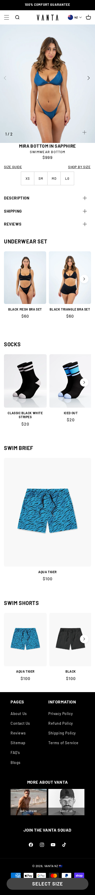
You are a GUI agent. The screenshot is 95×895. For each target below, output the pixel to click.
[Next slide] (91, 78)
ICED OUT (71, 413)
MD (54, 178)
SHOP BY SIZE (79, 167)
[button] (7, 17)
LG (67, 178)
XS (28, 178)
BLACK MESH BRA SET (25, 309)
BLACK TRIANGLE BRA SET (70, 309)
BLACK (70, 671)
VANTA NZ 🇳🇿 (53, 866)
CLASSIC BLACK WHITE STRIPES (25, 415)
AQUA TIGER (47, 572)
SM (41, 178)
